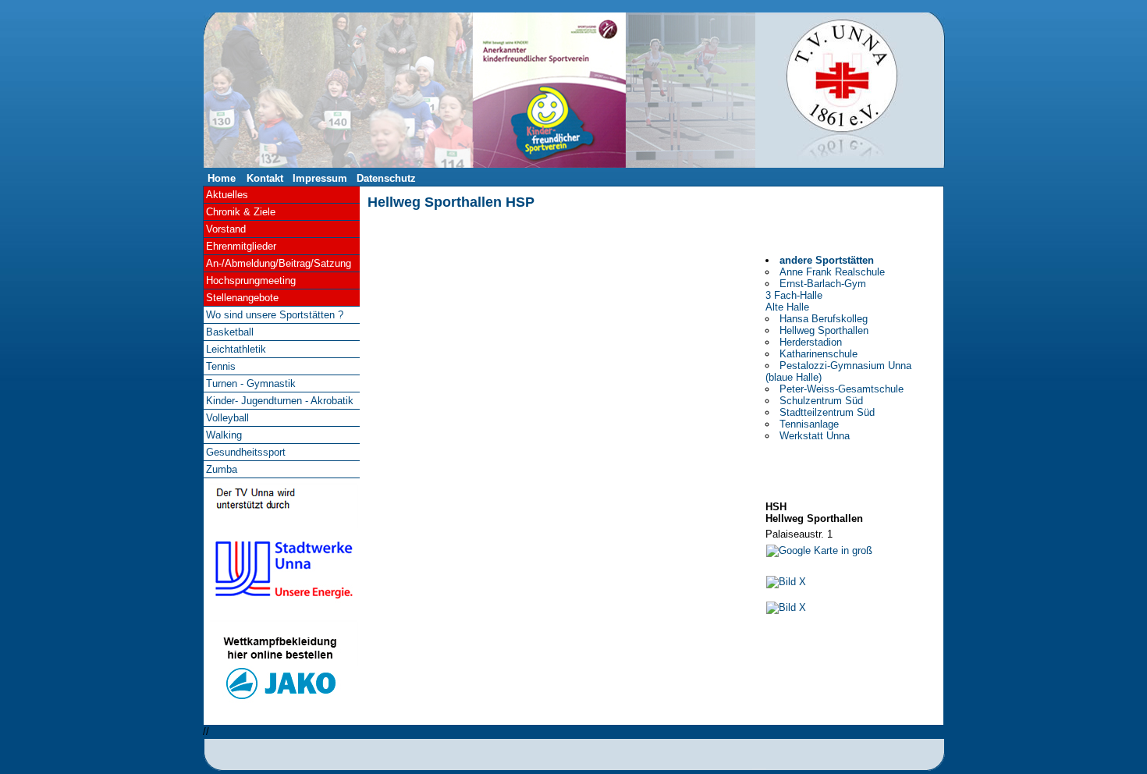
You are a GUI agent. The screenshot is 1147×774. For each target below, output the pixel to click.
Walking (224, 435)
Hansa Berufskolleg (823, 319)
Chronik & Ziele (240, 212)
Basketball (230, 332)
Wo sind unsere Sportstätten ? (274, 315)
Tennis (221, 366)
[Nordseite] (786, 607)
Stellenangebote (242, 298)
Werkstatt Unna (814, 436)
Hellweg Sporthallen (823, 330)
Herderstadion (810, 342)
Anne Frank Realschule (832, 272)
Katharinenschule (818, 354)
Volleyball (227, 418)
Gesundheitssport (246, 452)
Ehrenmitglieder (241, 246)
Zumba (221, 469)
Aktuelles (227, 195)
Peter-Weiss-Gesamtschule (841, 389)
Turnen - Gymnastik (251, 383)
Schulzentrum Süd (821, 401)
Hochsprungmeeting (251, 280)
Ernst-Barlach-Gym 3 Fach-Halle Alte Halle (815, 295)
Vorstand (226, 229)
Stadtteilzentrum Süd (827, 412)
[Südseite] (786, 582)
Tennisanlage (809, 424)
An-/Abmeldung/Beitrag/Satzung (278, 263)
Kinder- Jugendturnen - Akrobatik (279, 401)
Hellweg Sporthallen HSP (451, 202)
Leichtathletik (236, 349)
